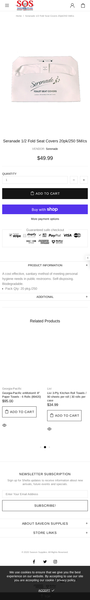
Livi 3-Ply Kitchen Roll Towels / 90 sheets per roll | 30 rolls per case (67, 396)
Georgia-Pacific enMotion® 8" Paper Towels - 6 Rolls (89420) (21, 394)
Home (19, 16)
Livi (49, 388)
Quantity (9, 173)
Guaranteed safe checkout (45, 230)
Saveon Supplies (25, 5)
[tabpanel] (22, 386)
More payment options (45, 219)
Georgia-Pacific (12, 388)
